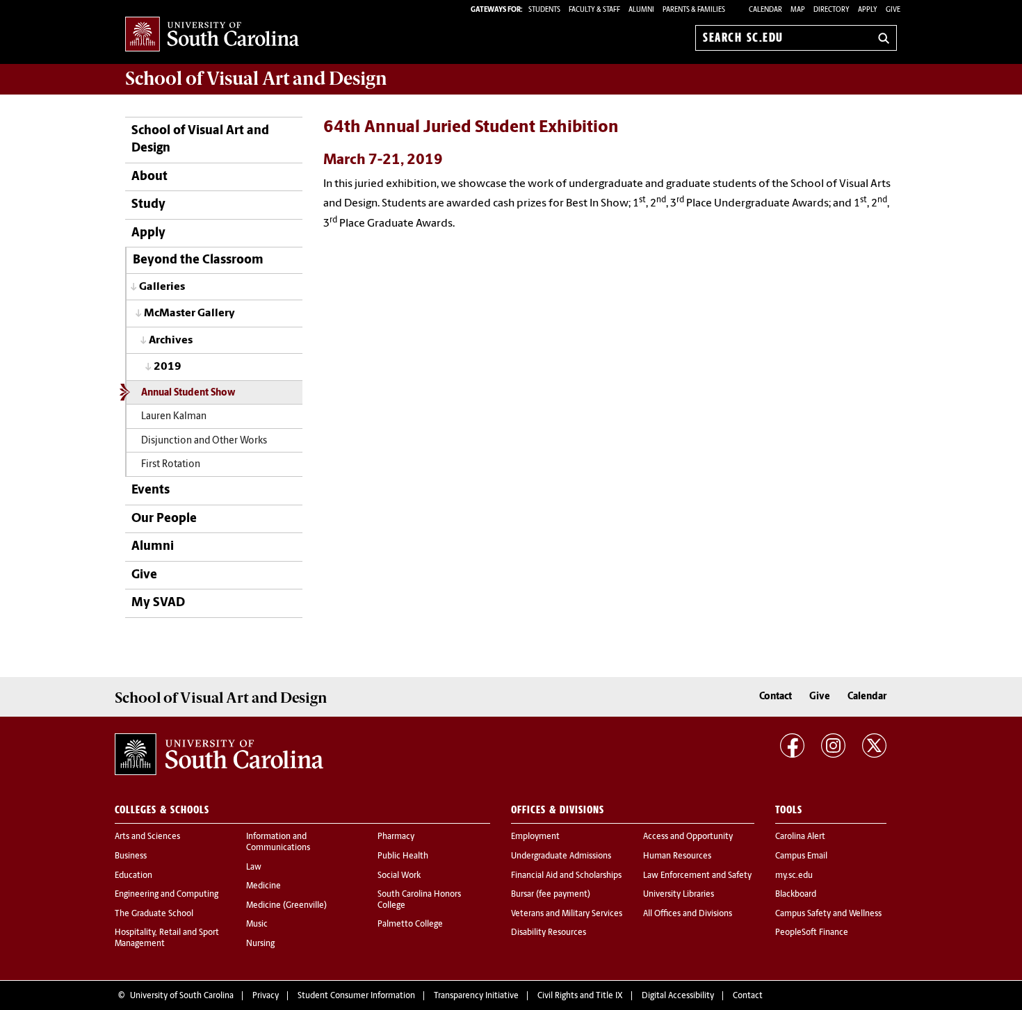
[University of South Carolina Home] (212, 35)
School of (256, 78)
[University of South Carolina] (219, 754)
